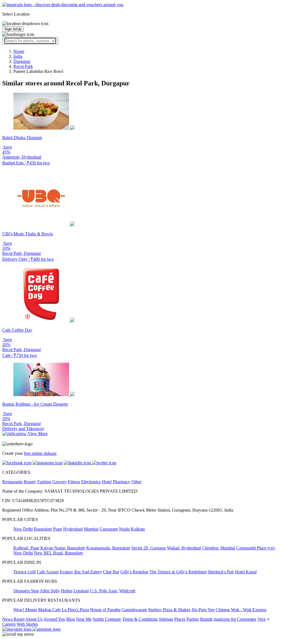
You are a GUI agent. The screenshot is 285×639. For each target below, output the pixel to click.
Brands (206, 619)
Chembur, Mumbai (218, 548)
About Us (34, 619)
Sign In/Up (12, 29)
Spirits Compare (107, 619)
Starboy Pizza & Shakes (169, 609)
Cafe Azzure (48, 571)
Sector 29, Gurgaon (148, 548)
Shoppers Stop (26, 590)
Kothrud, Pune (26, 548)
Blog (70, 619)
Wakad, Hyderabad (184, 548)
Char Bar (111, 571)
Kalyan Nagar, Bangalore (62, 548)
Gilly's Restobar (134, 571)
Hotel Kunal (246, 571)
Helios (66, 590)
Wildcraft (127, 590)
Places (179, 619)
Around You (54, 619)
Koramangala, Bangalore (108, 548)
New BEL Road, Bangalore (58, 553)
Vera (261, 619)
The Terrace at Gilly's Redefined (178, 571)
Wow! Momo (25, 609)
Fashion (44, 481)
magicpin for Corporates (235, 619)
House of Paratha (105, 609)
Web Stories (27, 624)
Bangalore (43, 529)
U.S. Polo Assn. (104, 590)
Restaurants (12, 481)
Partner (192, 619)
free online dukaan (40, 453)
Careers (9, 624)
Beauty (30, 481)
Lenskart (81, 590)
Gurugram (109, 529)
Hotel (107, 481)
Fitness (74, 481)
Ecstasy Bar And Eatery (81, 571)
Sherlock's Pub (221, 571)
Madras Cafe (49, 609)
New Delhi (23, 529)
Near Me (84, 619)
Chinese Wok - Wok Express (241, 609)
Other (136, 481)
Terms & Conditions (140, 619)
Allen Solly (50, 590)
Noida (124, 529)
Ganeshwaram (134, 609)
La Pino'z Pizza (75, 609)
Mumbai (91, 529)
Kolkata (138, 529)
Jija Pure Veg (203, 609)
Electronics (91, 481)
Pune (57, 529)
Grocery (59, 481)
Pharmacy (121, 481)
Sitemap (166, 619)
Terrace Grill (24, 571)
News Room (13, 619)
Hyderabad (73, 529)
